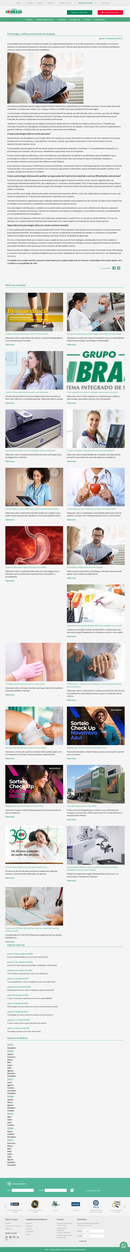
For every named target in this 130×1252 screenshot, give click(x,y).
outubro (10, 1088)
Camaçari (29, 1226)
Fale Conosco (106, 3)
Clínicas (87, 19)
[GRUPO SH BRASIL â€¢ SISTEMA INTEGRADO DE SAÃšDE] (13, 11)
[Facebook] (11, 1237)
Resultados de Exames (111, 12)
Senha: (41, 1190)
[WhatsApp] (123, 1245)
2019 (10, 1113)
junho (9, 1065)
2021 (10, 1140)
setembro (11, 1073)
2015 (10, 1044)
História (8, 1223)
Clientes (39, 3)
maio (9, 1151)
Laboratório (99, 19)
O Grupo (28, 19)
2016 (10, 1051)
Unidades (30, 3)
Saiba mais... (10, 344)
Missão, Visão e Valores (13, 1226)
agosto (10, 1070)
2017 (10, 1079)
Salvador (29, 1223)
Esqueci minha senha (93, 1190)
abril (9, 1062)
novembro (11, 1090)
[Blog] (7, 1237)
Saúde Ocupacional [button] (44, 19)
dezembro (11, 1048)
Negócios (8, 1229)
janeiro (10, 1054)
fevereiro (11, 1057)
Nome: (79, 1231)
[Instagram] (15, 1237)
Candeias (29, 1229)
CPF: (9, 1190)
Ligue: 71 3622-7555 (80, 12)
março (10, 1060)
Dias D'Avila (30, 1232)
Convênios (50, 3)
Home (19, 3)
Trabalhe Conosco (65, 3)
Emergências (74, 19)
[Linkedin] (18, 1237)
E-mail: (79, 1236)
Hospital (62, 19)
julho (9, 1068)
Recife (28, 1234)
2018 (10, 1096)
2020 (10, 1128)
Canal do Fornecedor (85, 3)
